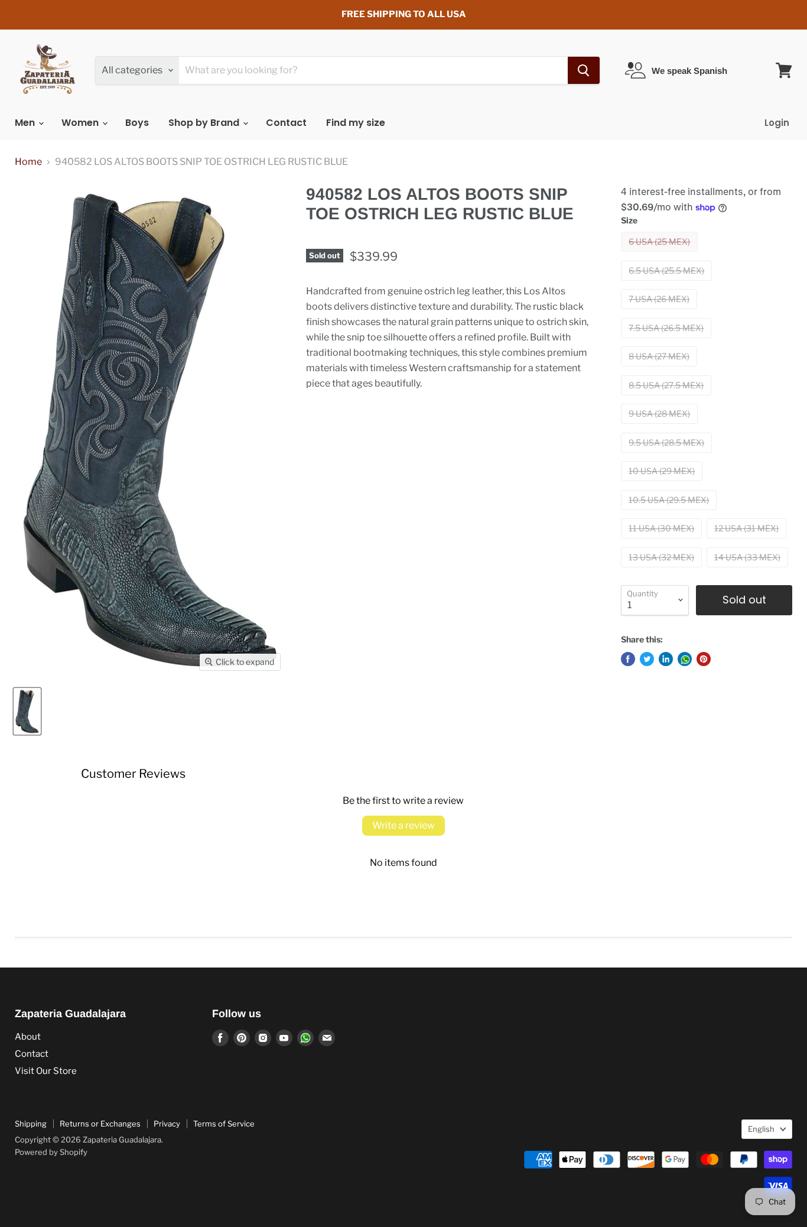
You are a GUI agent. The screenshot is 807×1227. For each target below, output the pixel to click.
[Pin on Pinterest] (704, 659)
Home (28, 162)
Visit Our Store (46, 1071)
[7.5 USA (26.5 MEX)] (667, 340)
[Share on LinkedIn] (666, 659)
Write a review (403, 825)
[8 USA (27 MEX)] (660, 369)
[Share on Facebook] (628, 659)
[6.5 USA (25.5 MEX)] (668, 283)
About (28, 1036)
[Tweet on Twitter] (647, 659)
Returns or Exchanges (100, 1123)
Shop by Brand (205, 122)
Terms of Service (224, 1123)
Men (26, 122)
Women (81, 122)
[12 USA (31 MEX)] (748, 541)
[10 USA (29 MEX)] (663, 483)
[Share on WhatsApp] (685, 659)
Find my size (355, 122)
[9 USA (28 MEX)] (661, 426)
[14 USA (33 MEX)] (749, 570)
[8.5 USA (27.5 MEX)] (667, 398)
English (761, 1129)
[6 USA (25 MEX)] (661, 254)
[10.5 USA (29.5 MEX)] (670, 512)
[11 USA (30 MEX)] (663, 541)
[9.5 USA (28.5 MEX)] (668, 455)
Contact (286, 122)
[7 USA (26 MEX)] (660, 311)
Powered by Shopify (51, 1152)
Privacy (167, 1123)
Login (776, 122)
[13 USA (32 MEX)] (663, 570)
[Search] (584, 70)
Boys (137, 122)
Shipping (31, 1123)
